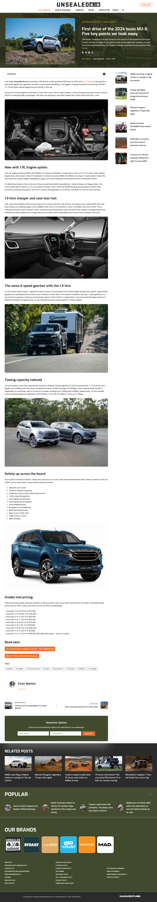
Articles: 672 (22, 689)
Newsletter (104, 10)
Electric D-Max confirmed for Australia (22, 655)
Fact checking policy (64, 877)
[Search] (123, 10)
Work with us (10, 880)
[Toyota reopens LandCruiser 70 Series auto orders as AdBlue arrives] (78, 763)
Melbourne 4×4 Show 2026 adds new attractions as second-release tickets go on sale (138, 807)
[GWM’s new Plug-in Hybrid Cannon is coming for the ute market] (18, 763)
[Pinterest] (86, 52)
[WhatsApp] (89, 52)
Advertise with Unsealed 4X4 (16, 865)
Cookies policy (61, 865)
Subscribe (146, 5)
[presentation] (121, 78)
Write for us (9, 883)
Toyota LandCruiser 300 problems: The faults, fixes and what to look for (101, 807)
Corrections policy (63, 868)
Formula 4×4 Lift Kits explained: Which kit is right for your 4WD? (139, 158)
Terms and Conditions (64, 883)
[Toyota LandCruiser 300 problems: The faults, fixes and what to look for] (83, 807)
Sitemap (8, 877)
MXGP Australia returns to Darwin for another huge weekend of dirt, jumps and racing (63, 807)
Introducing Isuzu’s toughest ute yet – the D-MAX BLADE (30, 648)
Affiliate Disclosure (63, 862)
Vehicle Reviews (109, 22)
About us (8, 862)
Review (70, 669)
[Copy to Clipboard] (92, 52)
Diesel (9, 669)
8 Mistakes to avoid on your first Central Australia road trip (139, 142)
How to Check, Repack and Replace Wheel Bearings (25, 807)
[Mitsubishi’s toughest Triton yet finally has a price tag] (138, 763)
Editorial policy (62, 874)
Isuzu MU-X (58, 669)
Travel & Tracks (113, 877)
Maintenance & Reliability (117, 874)
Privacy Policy (61, 880)
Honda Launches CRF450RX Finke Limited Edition (140, 126)
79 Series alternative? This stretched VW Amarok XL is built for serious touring (107, 777)
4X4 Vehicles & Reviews (91, 22)
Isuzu (46, 669)
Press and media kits (13, 874)
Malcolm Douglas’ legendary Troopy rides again (140, 110)
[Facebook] (83, 52)
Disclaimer (60, 871)
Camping (79, 10)
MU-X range (87, 81)
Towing (92, 669)
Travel (91, 10)
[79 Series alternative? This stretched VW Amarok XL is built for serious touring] (108, 763)
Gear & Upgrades (62, 10)
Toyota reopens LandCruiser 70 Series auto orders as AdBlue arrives (78, 777)
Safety (81, 669)
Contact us (9, 868)
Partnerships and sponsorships (17, 871)
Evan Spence (86, 59)
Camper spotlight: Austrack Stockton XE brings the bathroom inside (139, 95)
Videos (115, 10)
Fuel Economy (33, 669)
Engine (19, 669)
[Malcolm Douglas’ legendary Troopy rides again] (48, 763)
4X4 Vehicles (44, 10)
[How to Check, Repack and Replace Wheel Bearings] (8, 807)
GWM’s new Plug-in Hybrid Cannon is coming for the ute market (141, 77)
